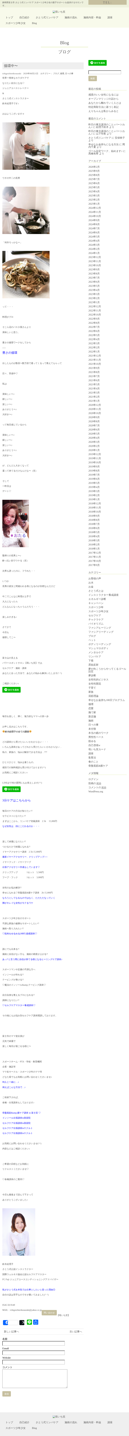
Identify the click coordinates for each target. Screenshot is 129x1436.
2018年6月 (94, 528)
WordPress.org (95, 791)
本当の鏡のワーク (98, 733)
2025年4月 (94, 191)
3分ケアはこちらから (16, 800)
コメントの (97, 787)
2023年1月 (94, 302)
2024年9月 (94, 220)
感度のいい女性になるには (103, 94)
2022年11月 (94, 310)
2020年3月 (94, 442)
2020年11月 (94, 409)
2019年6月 (94, 479)
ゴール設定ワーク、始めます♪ (105, 151)
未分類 (92, 728)
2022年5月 (94, 335)
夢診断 (92, 675)
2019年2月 (94, 495)
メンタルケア (96, 652)
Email (5, 1348)
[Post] (22, 1322)
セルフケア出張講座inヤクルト (17, 1128)
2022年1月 (94, 351)
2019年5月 (94, 483)
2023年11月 (94, 261)
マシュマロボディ (98, 648)
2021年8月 (94, 372)
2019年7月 (94, 474)
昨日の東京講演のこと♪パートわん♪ (106, 132)
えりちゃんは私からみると (103, 111)
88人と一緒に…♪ (10, 1082)
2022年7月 (94, 327)
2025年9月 (94, 171)
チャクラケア (96, 619)
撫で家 (92, 712)
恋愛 (90, 708)
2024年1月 (94, 253)
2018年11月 (94, 507)
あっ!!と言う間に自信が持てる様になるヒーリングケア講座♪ (32, 959)
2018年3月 (94, 540)
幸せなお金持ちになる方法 (103, 144)
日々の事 (69, 73)
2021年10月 (94, 364)
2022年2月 (94, 347)
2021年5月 (94, 384)
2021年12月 (94, 355)
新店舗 (92, 716)
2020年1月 (94, 450)
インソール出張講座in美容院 (16, 1118)
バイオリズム (96, 623)
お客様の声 (94, 578)
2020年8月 (94, 421)
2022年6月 (94, 331)
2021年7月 (94, 376)
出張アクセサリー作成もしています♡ (21, 867)
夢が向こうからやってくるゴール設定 (107, 670)
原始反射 (93, 664)
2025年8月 (94, 175)
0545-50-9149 (8, 1305)
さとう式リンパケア (47, 17)
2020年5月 (94, 433)
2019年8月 (94, 470)
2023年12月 (94, 257)
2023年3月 (94, 294)
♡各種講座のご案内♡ (13, 1179)
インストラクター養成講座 (103, 595)
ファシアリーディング (101, 632)
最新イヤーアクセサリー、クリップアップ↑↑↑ (25, 857)
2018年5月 (94, 532)
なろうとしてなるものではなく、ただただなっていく (28, 898)
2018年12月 (94, 503)
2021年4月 (94, 388)
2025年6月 (94, 183)
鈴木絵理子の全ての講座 (17, 731)
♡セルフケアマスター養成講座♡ (18, 1005)
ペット (92, 640)
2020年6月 (94, 429)
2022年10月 (94, 314)
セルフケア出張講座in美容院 (16, 1123)
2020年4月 (94, 437)
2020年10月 (94, 413)
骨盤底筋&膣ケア (98, 765)
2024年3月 (94, 244)
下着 (90, 660)
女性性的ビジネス (98, 679)
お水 (90, 582)
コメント (7, 1367)
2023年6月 (94, 281)
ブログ (56, 73)
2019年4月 (94, 487)
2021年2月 (94, 396)
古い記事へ (76, 1331)
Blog (34, 23)
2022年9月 (94, 318)
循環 (62, 73)
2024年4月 (94, 240)
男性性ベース (96, 737)
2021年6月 (94, 380)
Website (6, 1358)
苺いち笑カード (97, 749)
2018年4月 (94, 536)
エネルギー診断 (97, 599)
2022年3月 (94, 343)
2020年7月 (94, 425)
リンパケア (94, 656)
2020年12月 (94, 405)
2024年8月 (94, 224)
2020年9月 (94, 417)
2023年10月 (94, 265)
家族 (90, 692)
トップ (9, 17)
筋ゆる (92, 741)
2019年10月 (94, 462)
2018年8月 (94, 520)
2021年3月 (94, 392)
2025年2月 (94, 199)
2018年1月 (94, 548)
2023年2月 (94, 298)
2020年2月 (94, 446)
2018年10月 (94, 511)
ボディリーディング (99, 644)
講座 (109, 17)
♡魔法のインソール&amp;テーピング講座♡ (24, 985)
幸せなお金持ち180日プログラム (106, 700)
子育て (92, 687)
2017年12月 (94, 552)
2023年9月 (94, 269)
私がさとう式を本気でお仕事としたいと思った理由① (28, 1290)
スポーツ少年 (96, 607)
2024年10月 (94, 216)
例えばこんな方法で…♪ (13, 1087)
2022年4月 (94, 339)
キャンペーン (96, 603)
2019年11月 (94, 458)
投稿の (94, 783)
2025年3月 (94, 195)
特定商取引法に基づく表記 (103, 107)
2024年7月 (94, 228)
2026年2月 (94, 166)
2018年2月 (94, 544)
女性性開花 (94, 683)
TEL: (107, 2)
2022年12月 (94, 306)
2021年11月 (94, 359)
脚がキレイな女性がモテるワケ (17, 903)
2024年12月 (94, 208)
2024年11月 (94, 212)
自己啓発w (94, 745)
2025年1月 (94, 203)
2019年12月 (94, 454)
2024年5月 (94, 236)
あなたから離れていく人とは (104, 103)
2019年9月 (94, 466)
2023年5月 (94, 286)
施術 (90, 720)
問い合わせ (49, 1312)
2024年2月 (94, 249)
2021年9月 (94, 368)
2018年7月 (94, 524)
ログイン (93, 779)
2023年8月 (94, 273)
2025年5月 (94, 187)
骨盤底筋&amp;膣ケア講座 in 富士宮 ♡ (21, 1113)
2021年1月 (94, 401)
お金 (90, 586)
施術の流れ (71, 17)
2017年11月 (94, 557)
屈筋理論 (93, 696)
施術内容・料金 (92, 17)
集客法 (92, 757)
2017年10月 (94, 561)
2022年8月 (94, 322)
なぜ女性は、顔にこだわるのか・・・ (21, 826)
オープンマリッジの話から (103, 98)
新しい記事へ (11, 1331)
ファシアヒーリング (99, 627)
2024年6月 (94, 232)
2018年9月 (94, 515)
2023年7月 (94, 277)
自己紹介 (24, 17)
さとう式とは (96, 590)
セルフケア (94, 615)
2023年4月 (94, 290)
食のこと (93, 761)
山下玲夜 (101, 133)
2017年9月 (94, 565)
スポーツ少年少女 (16, 23)
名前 (4, 1339)
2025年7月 (94, 179)
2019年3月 (94, 491)
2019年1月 (94, 499)
